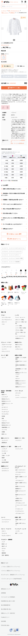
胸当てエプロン (18, 344)
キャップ (4, 357)
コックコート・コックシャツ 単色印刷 (10, 261)
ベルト (3, 550)
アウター (3, 315)
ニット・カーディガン (20, 336)
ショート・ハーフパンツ (20, 397)
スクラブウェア (5, 468)
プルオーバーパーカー (7, 344)
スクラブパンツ (5, 470)
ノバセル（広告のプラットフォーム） (11, 566)
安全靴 (3, 416)
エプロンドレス (18, 349)
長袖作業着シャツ (6, 427)
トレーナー (4, 349)
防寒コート (4, 394)
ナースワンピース (19, 511)
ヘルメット (4, 420)
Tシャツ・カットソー (20, 317)
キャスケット (5, 451)
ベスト (3, 324)
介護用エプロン (18, 498)
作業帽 (3, 431)
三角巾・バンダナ (6, 455)
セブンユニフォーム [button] (5, 44)
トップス (17, 315)
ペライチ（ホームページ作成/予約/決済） (11, 578)
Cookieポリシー (5, 617)
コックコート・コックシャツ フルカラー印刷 (12, 258)
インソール (4, 429)
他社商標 (3, 621)
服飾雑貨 (4, 553)
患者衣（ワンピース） (20, 486)
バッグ (3, 541)
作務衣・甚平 (18, 517)
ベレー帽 (4, 453)
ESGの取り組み (5, 625)
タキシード (4, 321)
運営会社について (5, 589)
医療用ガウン (18, 488)
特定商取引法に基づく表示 (8, 601)
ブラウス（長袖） (19, 330)
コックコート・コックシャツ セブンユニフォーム (13, 248)
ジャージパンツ (5, 521)
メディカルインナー (19, 513)
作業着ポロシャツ (19, 338)
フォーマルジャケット (7, 319)
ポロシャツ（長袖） (19, 319)
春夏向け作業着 (18, 355)
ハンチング (4, 448)
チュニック (17, 474)
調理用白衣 (21, 143)
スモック (17, 378)
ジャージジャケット (6, 519)
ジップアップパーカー (7, 346)
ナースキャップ (18, 508)
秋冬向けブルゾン (6, 399)
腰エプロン (17, 346)
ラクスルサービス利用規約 (8, 597)
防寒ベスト (4, 434)
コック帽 (4, 460)
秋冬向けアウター (6, 422)
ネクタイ (4, 548)
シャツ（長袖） (18, 325)
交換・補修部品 (5, 555)
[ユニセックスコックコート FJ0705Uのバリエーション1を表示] (2, 272)
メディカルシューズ (19, 502)
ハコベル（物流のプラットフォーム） (11, 570)
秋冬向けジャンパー (6, 401)
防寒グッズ (4, 544)
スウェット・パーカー (6, 342)
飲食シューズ (18, 446)
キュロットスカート (6, 535)
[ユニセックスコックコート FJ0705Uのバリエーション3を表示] (4, 272)
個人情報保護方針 (5, 605)
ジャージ (3, 517)
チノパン (17, 395)
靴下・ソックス (18, 533)
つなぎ (16, 376)
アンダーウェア (5, 411)
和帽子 (3, 457)
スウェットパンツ (6, 351)
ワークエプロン (5, 414)
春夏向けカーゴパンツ (20, 380)
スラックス (17, 393)
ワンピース (4, 533)
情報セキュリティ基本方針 (8, 613)
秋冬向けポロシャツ (6, 425)
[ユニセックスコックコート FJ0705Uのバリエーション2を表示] (3, 272)
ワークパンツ (5, 409)
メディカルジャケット (20, 472)
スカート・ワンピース (6, 528)
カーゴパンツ (5, 407)
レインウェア (5, 396)
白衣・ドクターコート (20, 470)
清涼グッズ (4, 546)
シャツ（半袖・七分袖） (20, 327)
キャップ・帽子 (4, 355)
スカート (4, 531)
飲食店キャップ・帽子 (6, 446)
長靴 (3, 418)
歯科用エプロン (18, 500)
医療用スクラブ (4, 466)
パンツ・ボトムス (19, 390)
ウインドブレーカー (6, 317)
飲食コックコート (5, 438)
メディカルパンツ (19, 480)
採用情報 (3, 593)
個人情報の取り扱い (6, 609)
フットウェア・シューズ (20, 528)
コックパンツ (18, 440)
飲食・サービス (14, 143)
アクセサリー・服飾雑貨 (6, 539)
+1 (5, 272)
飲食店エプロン (18, 342)
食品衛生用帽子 (5, 462)
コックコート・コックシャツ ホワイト (10, 254)
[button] (23, 17)
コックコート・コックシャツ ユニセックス (11, 251)
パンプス (17, 531)
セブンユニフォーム (15, 140)
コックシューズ (18, 448)
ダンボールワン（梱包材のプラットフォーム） (13, 574)
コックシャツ (5, 440)
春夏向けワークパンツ (20, 386)
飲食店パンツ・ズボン (20, 438)
